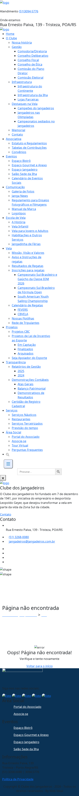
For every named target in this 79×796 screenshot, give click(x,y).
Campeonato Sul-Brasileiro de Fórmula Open (36, 290)
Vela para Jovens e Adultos (30, 231)
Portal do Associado (26, 437)
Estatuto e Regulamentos (29, 143)
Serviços (11, 410)
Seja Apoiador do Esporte (29, 358)
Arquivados (25, 353)
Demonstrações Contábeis (30, 380)
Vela (9, 248)
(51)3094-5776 (28, 11)
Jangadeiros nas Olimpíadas (29, 115)
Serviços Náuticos (24, 415)
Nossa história (22, 43)
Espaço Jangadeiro (24, 170)
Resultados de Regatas (27, 266)
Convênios (19, 152)
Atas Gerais (25, 384)
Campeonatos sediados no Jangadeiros (36, 123)
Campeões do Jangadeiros (36, 108)
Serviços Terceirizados (27, 424)
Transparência (16, 362)
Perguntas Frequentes (27, 450)
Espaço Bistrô (21, 161)
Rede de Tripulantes (25, 323)
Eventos (11, 156)
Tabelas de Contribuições (29, 148)
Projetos (12, 327)
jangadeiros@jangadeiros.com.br (32, 541)
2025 (21, 371)
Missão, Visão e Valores (28, 253)
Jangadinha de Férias (26, 244)
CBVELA (23, 314)
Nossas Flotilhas (23, 318)
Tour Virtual (20, 445)
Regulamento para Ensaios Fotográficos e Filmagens (30, 202)
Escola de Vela (16, 218)
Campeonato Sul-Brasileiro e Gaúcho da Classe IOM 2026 (37, 279)
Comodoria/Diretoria (32, 51)
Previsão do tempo (25, 428)
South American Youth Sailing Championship (33, 299)
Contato (17, 134)
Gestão (17, 47)
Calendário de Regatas (27, 305)
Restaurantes (21, 419)
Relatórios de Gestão (26, 367)
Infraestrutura (22, 82)
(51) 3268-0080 (19, 537)
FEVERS (23, 310)
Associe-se (19, 441)
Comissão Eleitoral (30, 78)
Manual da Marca (24, 209)
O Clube (11, 38)
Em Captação (27, 345)
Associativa (13, 139)
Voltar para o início (39, 666)
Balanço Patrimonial (32, 389)
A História (18, 222)
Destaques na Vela (24, 104)
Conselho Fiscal (28, 60)
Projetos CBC (21, 332)
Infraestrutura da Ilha (33, 95)
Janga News (20, 196)
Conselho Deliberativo (33, 56)
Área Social (13, 432)
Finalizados (25, 349)
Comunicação (15, 187)
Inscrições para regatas (28, 270)
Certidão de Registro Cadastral (26, 404)
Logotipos (19, 213)
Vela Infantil (20, 226)
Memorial (18, 130)
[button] (8, 454)
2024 (21, 375)
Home (10, 34)
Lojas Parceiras (28, 99)
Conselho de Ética (30, 64)
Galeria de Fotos (23, 191)
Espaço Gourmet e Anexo (29, 165)
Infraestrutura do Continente (30, 88)
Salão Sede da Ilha (24, 174)
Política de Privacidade (17, 779)
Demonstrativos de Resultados (31, 395)
